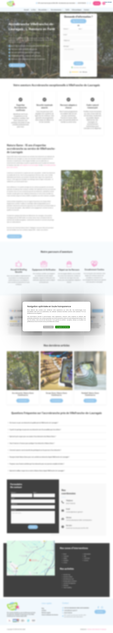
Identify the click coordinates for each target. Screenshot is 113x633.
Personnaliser (48, 327)
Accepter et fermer (62, 327)
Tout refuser (108, 2)
